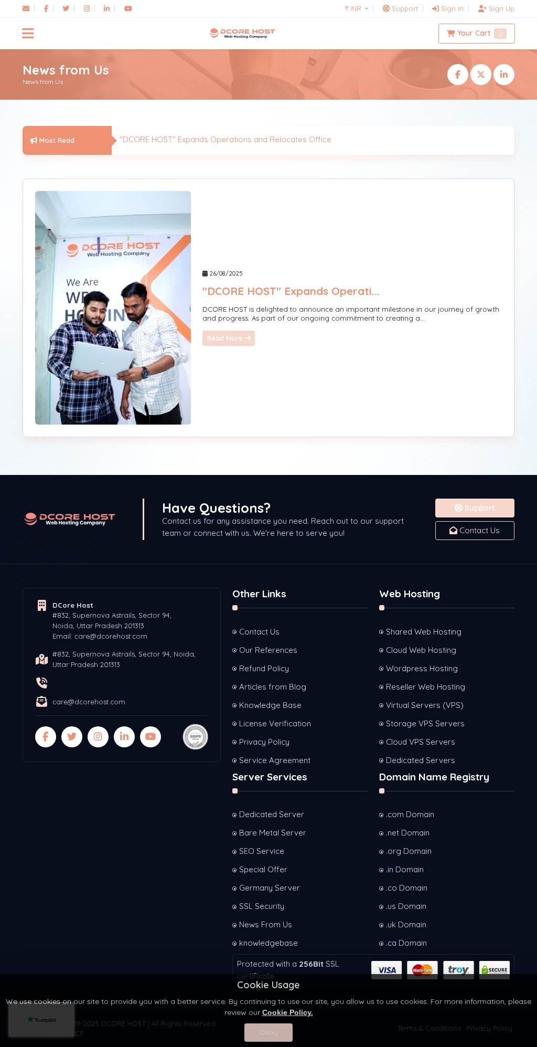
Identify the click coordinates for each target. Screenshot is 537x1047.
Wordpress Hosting (422, 668)
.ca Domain (406, 943)
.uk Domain (406, 924)
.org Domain (409, 851)
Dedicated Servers (420, 760)
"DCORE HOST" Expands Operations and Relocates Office (225, 139)
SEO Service (261, 851)
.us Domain (406, 906)
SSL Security (261, 906)
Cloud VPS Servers (420, 742)
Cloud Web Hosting (421, 650)
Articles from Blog (272, 687)
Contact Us (478, 530)
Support (479, 508)
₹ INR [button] (354, 8)
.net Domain (407, 833)
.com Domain (410, 814)
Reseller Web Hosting (425, 687)
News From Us (265, 924)
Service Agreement (274, 760)
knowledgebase (268, 943)
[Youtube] (128, 8)
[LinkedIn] (107, 8)
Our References (268, 650)
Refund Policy (264, 668)
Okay (268, 1032)
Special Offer (263, 869)
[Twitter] (65, 8)
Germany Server (269, 888)
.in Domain (405, 869)
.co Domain (406, 888)
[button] (28, 33)
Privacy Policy (264, 742)
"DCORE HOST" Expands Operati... (291, 291)
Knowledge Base (270, 705)
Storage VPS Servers (425, 723)
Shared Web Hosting (423, 632)
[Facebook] (46, 8)
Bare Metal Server (272, 833)
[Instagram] (87, 8)
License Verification (275, 723)
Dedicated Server (271, 814)
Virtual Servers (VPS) (425, 705)
